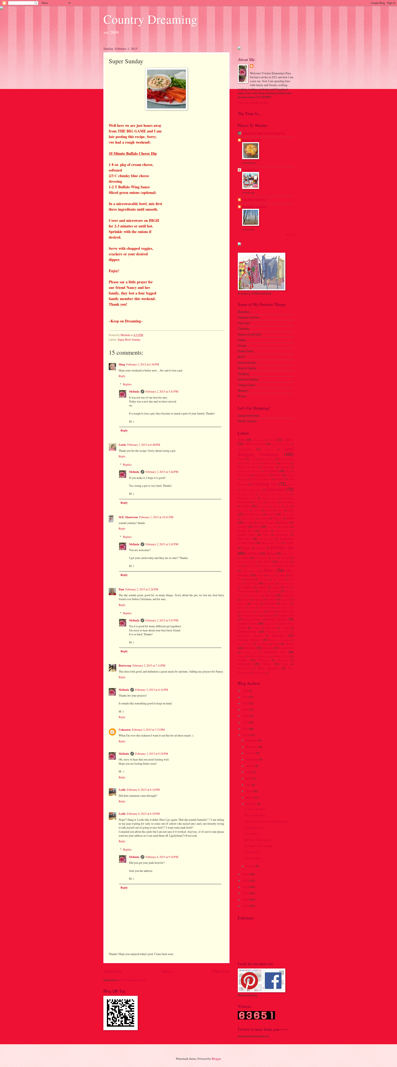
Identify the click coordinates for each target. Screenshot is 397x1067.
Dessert (276, 506)
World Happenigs (269, 668)
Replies (127, 384)
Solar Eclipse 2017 (284, 607)
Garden (265, 530)
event (280, 510)
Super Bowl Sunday (129, 339)
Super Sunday (253, 858)
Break (244, 479)
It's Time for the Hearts (258, 840)
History (246, 548)
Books (278, 475)
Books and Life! (252, 140)
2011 (245, 893)
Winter (267, 664)
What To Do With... (256, 815)
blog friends (244, 475)
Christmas (275, 489)
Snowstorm (264, 607)
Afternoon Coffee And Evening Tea (263, 133)
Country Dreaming (150, 19)
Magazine (251, 565)
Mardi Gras (266, 565)
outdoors (247, 587)
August (250, 766)
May (249, 785)
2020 (241, 439)
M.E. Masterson (128, 517)
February (251, 804)
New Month (279, 579)
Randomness (254, 595)
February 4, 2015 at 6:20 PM (143, 814)
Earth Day (243, 510)
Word (285, 664)
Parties (275, 587)
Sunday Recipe (277, 619)
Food (290, 518)
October (251, 753)
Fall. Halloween (253, 514)
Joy (274, 557)
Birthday (284, 467)
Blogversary (262, 475)
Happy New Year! (255, 827)
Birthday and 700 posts (249, 471)
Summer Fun (286, 615)
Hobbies (260, 548)
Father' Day (288, 514)
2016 (245, 729)
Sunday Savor (247, 623)
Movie (282, 575)
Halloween (244, 539)
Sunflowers (269, 623)
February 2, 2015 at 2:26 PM (142, 589)
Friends (242, 527)
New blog (263, 579)
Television (271, 627)
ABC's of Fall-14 (255, 444)
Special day (247, 611)
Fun (256, 526)
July (248, 772)
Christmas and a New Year (274, 494)
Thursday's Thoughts (278, 640)
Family (271, 514)
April (249, 791)
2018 (245, 716)
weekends (244, 664)
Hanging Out (266, 539)
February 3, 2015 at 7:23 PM (148, 730)
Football (249, 522)
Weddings (263, 660)
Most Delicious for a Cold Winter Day (266, 821)
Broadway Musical (261, 479)
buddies (279, 479)
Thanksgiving (247, 631)
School (271, 599)
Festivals (263, 518)
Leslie (122, 790)
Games (285, 526)
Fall (291, 510)
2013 (245, 880)
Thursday (278, 635)
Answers (269, 449)
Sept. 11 (242, 603)
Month (271, 575)
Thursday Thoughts (249, 640)
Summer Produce (253, 619)
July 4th (285, 557)
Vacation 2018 (286, 648)
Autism (241, 459)
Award (253, 459)
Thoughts (271, 631)
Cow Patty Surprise (254, 200)
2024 (245, 691)
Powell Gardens (246, 591)
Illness (245, 558)
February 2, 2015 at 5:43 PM (162, 391)
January (250, 866)
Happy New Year (271, 542)
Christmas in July (247, 498)
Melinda (134, 391)
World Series (259, 672)
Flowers (277, 518)
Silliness (285, 603)
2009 (245, 906)
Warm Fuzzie (282, 656)
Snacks (241, 607)
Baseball (285, 463)
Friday (284, 522)
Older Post (221, 971)
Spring (271, 611)
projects (275, 591)
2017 (245, 722)
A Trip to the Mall (255, 809)
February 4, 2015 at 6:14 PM (143, 790)
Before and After (247, 467)
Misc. (269, 570)
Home (167, 971)
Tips (240, 643)
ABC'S (289, 439)
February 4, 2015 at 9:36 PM (162, 857)
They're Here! (253, 852)
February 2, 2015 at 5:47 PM (162, 620)
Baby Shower (267, 459)
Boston (290, 475)
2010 (245, 899)
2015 (245, 735)
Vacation (268, 648)
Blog (288, 471)
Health (290, 543)
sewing (255, 603)
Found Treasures (266, 522)
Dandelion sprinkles (254, 207)
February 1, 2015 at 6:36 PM (142, 364)
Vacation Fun (249, 652)
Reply (122, 376)
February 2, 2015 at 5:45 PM (162, 544)
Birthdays (271, 471)
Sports (260, 611)
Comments (272, 502)
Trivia (289, 643)
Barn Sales (270, 463)
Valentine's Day (274, 652)
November (269, 583)
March (250, 797)
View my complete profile (253, 103)
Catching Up (264, 484)
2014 (245, 874)
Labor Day (284, 561)
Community (288, 502)
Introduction (261, 557)
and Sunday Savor (281, 444)
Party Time (251, 834)
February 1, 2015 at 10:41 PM (156, 517)
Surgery (256, 627)
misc (256, 571)
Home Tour (288, 553)
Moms (260, 575)
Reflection (288, 595)
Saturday (258, 599)
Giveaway (282, 535)
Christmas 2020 (246, 494)
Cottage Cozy (250, 170)
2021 (245, 697)
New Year (251, 583)
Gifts (265, 534)
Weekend (282, 660)
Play (287, 587)
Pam (121, 589)
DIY (287, 506)
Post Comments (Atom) (132, 980)
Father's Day (248, 518)
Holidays (253, 553)
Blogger (216, 1059)
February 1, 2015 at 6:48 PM (143, 445)
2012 (245, 887)
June (249, 778)
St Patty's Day (286, 611)
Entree (269, 510)
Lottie (122, 445)
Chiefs (291, 484)
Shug (122, 364)
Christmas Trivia (269, 498)
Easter (257, 510)
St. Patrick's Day (250, 615)
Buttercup (125, 665)
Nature (250, 579)
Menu (245, 571)
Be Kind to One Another (259, 846)
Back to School (286, 459)
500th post (258, 440)
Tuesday (249, 647)
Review (245, 599)
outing (262, 587)
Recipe (270, 595)
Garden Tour (282, 530)
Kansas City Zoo (246, 561)
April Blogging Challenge (266, 451)
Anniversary (245, 449)
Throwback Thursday (250, 635)
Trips (275, 644)
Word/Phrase (244, 668)
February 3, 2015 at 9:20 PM (151, 754)
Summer (268, 615)
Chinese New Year (251, 489)
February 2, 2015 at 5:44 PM (162, 472)
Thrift (286, 631)
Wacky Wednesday (260, 656)
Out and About (286, 583)
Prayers (262, 591)
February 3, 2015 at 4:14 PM (151, 690)
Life (240, 565)
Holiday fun (282, 547)
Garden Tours (246, 535)
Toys (249, 643)
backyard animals (250, 463)
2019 (245, 710)
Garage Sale (245, 531)
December (263, 506)
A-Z (272, 439)
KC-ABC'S (265, 562)
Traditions (262, 643)
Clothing (258, 502)
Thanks (285, 627)
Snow (252, 607)
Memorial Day (285, 566)
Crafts (246, 506)
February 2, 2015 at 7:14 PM (149, 665)
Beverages (268, 467)
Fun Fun (272, 526)
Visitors (241, 656)
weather (242, 660)
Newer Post (112, 971)
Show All (290, 234)
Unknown (125, 730)
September (252, 759)
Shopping (269, 603)
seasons (286, 599)
